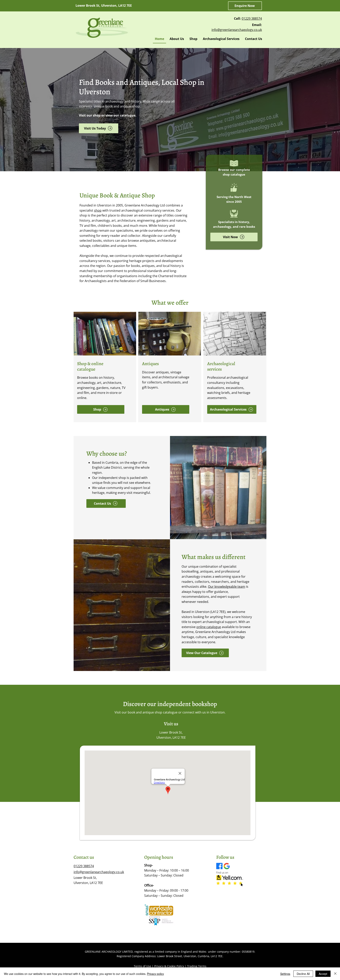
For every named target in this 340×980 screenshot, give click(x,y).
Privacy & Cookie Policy (169, 966)
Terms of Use (142, 966)
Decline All (303, 974)
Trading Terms (196, 966)
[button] (245, 5)
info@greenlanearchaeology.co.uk (237, 30)
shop (98, 210)
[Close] (335, 974)
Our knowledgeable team (226, 586)
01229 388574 (252, 18)
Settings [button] (285, 974)
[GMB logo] (227, 866)
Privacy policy (155, 974)
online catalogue (208, 627)
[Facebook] (219, 866)
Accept (323, 974)
